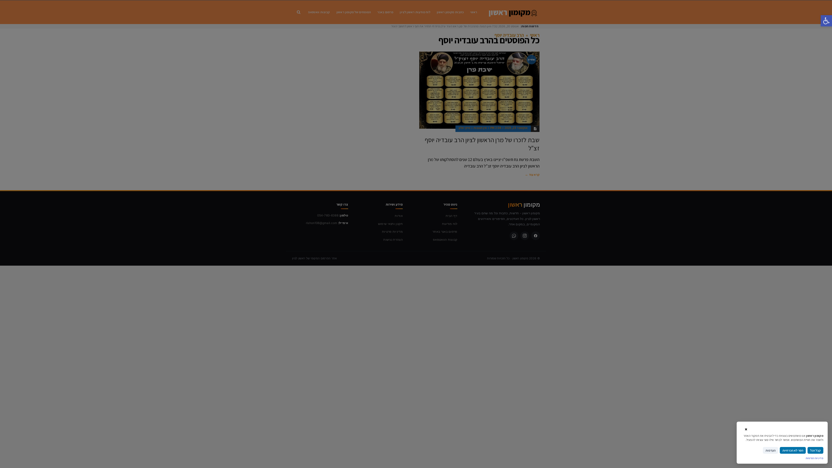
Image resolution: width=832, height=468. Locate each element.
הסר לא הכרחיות (792, 450)
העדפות (770, 450)
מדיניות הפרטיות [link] (815, 458)
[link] (826, 20)
